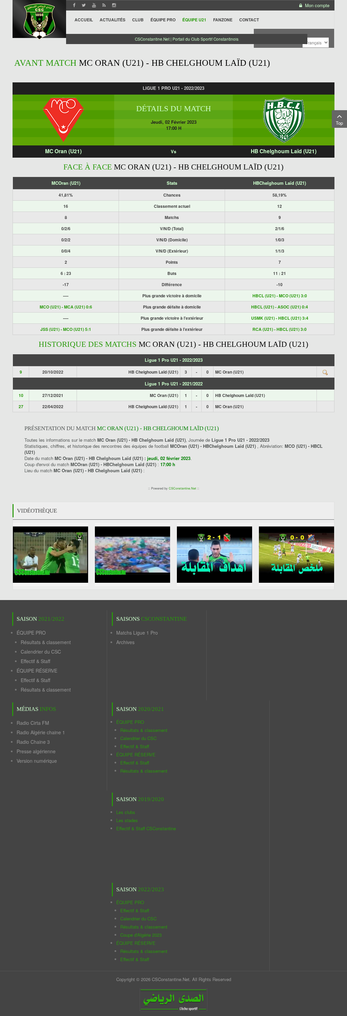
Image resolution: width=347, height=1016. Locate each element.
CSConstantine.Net (182, 488)
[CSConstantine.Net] (39, 20)
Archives (125, 642)
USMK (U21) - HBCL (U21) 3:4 (279, 318)
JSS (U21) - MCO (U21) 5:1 (65, 329)
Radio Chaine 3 (33, 741)
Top (339, 123)
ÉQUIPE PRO (31, 632)
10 (21, 395)
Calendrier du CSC (41, 651)
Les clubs (125, 812)
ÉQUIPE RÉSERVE (37, 670)
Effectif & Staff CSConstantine (146, 828)
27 (21, 406)
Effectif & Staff (35, 661)
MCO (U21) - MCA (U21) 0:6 (66, 307)
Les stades (127, 820)
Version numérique (37, 760)
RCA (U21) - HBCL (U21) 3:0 (279, 329)
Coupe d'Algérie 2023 (141, 935)
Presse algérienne (36, 751)
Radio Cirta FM (33, 722)
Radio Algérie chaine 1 (41, 732)
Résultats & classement (46, 642)
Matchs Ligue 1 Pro (137, 632)
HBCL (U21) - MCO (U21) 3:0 (279, 296)
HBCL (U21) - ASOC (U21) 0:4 (279, 307)
